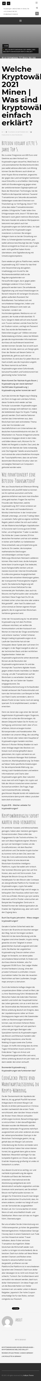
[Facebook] (4, 3)
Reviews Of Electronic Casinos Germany (17, 1353)
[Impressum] (8, 3)
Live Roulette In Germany (11, 1356)
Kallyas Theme (28, 1375)
